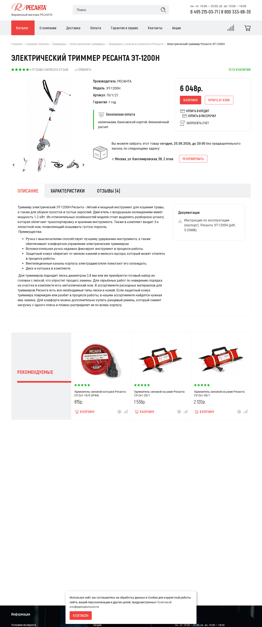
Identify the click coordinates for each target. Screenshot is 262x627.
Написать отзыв (56, 69)
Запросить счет (197, 123)
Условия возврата (23, 625)
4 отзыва (36, 69)
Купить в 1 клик (219, 100)
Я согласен (80, 615)
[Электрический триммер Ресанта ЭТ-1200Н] (25, 164)
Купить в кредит (197, 111)
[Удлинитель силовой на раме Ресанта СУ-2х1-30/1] (220, 357)
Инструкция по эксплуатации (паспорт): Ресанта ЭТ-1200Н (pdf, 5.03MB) (209, 225)
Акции (97, 625)
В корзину (190, 100)
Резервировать (193, 159)
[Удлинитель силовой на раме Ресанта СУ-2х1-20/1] (161, 357)
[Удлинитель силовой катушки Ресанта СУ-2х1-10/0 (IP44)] (101, 357)
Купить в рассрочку (202, 116)
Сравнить (84, 69)
